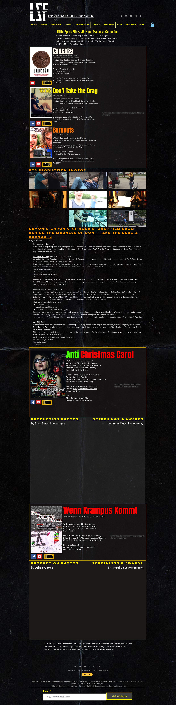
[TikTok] (121, 16)
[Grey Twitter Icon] (126, 16)
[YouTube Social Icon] (32, 83)
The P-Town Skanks (67, 112)
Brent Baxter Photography (50, 423)
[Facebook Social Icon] (32, 123)
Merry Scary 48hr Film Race (85, 388)
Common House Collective (94, 379)
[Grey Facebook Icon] (140, 16)
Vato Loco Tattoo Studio (68, 117)
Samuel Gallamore (69, 64)
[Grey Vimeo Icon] (80, 666)
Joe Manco (64, 74)
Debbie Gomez (44, 567)
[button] (152, 24)
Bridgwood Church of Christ (70, 158)
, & (60, 64)
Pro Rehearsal (79, 386)
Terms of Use (74, 670)
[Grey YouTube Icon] (131, 16)
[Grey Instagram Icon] (136, 16)
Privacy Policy (88, 670)
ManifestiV (64, 154)
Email (46, 691)
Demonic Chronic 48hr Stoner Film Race (78, 80)
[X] (89, 666)
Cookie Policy (102, 670)
